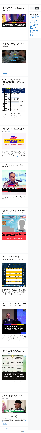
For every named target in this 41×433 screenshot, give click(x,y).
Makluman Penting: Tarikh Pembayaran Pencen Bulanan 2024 (13, 351)
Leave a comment (5, 122)
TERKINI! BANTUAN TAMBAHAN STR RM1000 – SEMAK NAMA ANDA (14, 304)
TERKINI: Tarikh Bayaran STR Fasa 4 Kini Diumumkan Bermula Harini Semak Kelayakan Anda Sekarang (13, 257)
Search (31, 6)
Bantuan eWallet (5, 73)
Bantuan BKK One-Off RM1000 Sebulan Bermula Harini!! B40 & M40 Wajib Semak (13, 8)
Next (7, 428)
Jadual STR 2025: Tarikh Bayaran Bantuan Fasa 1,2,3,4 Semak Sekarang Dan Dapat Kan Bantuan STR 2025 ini (13, 81)
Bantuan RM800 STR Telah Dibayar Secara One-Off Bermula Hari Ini (13, 129)
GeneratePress (25, 431)
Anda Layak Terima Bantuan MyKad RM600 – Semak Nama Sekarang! (13, 211)
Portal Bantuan (5, 2)
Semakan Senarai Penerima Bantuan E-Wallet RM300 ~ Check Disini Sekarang (13, 44)
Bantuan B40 (4, 297)
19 (5, 428)
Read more (19, 156)
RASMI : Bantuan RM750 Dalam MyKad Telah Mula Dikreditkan (12, 396)
